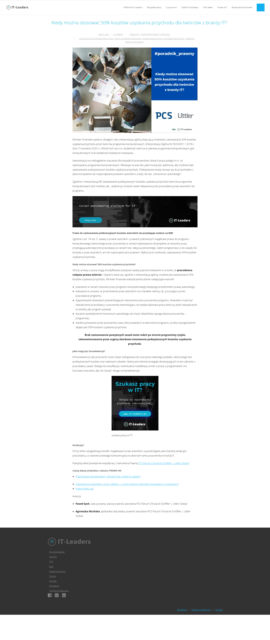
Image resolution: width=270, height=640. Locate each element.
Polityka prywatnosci (201, 609)
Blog (51, 566)
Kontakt (53, 581)
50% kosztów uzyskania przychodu (96, 38)
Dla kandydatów (57, 551)
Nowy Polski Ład (85, 488)
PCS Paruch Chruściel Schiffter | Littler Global (163, 463)
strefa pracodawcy (134, 42)
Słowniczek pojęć (57, 571)
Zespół (52, 576)
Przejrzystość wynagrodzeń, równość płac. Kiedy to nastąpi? (108, 476)
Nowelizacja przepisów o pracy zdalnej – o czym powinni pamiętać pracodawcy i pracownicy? (127, 484)
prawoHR (189, 38)
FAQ (51, 561)
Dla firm (53, 556)
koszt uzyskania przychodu (127, 38)
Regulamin (54, 585)
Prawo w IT (135, 34)
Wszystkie (165, 34)
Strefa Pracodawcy (150, 34)
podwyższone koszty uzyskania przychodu (163, 38)
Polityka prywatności (59, 590)
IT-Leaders (118, 34)
